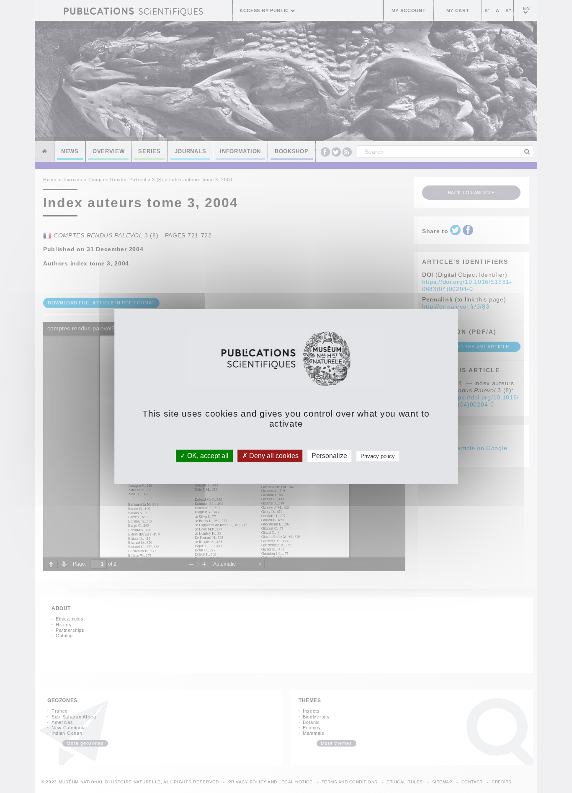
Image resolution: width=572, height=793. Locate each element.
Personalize (329, 455)
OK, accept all (207, 455)
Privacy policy (378, 456)
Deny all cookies (273, 455)
